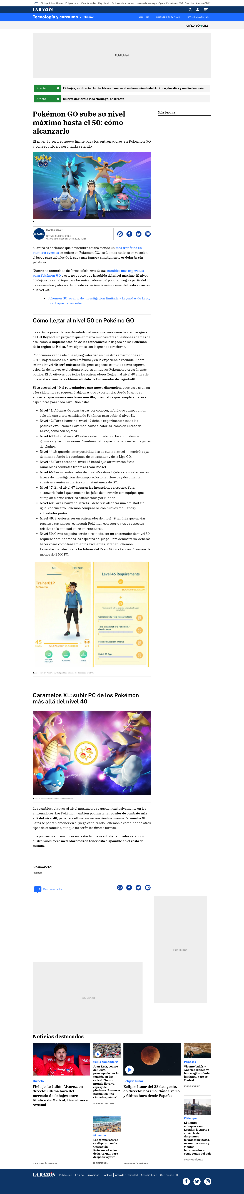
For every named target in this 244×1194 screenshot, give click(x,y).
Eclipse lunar (72, 3)
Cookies (107, 1175)
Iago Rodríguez (193, 1159)
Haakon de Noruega (146, 3)
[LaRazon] (55, 9)
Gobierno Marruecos (123, 3)
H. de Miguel (100, 1163)
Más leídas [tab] (166, 112)
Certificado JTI (169, 1175)
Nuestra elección (168, 17)
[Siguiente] (211, 19)
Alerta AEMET (203, 3)
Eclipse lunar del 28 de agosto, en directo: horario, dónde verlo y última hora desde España (151, 1091)
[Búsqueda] (190, 9)
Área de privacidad (126, 1175)
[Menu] (207, 9)
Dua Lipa (189, 3)
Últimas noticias (197, 17)
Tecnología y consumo (55, 16)
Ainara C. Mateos (103, 1103)
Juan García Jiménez (45, 1163)
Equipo (79, 1175)
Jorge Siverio (192, 1086)
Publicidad (65, 1175)
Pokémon (88, 17)
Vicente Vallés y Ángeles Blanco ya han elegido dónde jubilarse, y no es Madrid (197, 1073)
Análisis (144, 17)
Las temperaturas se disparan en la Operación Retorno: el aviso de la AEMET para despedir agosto (105, 1148)
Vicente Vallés (88, 3)
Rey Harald (104, 3)
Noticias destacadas (58, 1036)
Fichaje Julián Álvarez (52, 3)
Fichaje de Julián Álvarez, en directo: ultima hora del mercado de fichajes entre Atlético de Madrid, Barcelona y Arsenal (60, 1095)
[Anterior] (103, 15)
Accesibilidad (149, 1175)
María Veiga (53, 230)
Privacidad (93, 1175)
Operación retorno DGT (170, 3)
